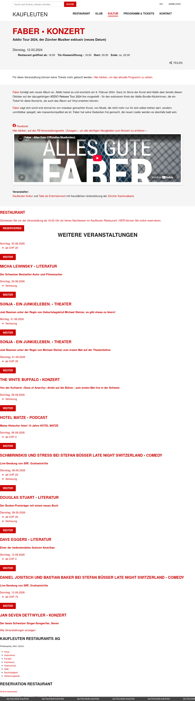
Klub (99, 13)
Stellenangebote (12, 675)
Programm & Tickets (139, 13)
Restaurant (81, 13)
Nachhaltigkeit (11, 672)
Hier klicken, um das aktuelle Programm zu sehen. (123, 77)
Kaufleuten (30, 14)
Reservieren (12, 228)
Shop (6, 651)
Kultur (113, 13)
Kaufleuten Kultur (23, 196)
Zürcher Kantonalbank (121, 196)
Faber (16, 92)
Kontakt (165, 13)
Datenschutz (10, 665)
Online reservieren (8, 691)
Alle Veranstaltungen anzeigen (18, 630)
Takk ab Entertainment (52, 196)
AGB (6, 669)
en (161, 3)
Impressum (9, 662)
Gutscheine (9, 655)
